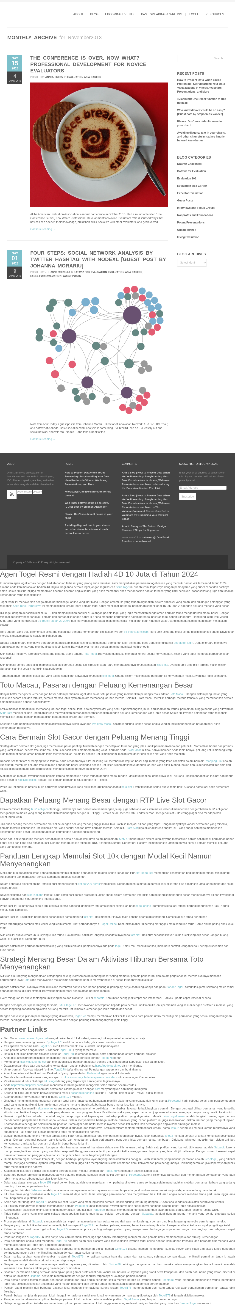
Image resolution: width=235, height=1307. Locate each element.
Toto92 (175, 1128)
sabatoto (99, 998)
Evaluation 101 (186, 178)
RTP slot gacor (40, 809)
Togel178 (80, 1016)
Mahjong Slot (214, 761)
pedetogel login (183, 642)
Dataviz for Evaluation (90, 272)
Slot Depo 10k (144, 873)
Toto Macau (177, 694)
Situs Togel (123, 587)
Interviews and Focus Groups (196, 207)
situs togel (50, 1081)
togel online (143, 906)
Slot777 (124, 839)
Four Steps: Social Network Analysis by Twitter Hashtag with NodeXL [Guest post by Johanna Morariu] (98, 259)
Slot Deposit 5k (27, 779)
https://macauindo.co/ (33, 1061)
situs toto (162, 664)
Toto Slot (132, 828)
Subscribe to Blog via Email (198, 463)
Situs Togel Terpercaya (27, 606)
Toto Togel (90, 653)
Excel (194, 14)
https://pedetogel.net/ (108, 1065)
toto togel (108, 675)
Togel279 (87, 1225)
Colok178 (65, 1096)
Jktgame (35, 1276)
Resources (214, 14)
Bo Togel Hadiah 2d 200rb (54, 620)
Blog (94, 14)
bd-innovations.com (136, 631)
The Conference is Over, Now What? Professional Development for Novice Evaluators (88, 64)
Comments (15, 77)
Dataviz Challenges (189, 163)
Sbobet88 (115, 1264)
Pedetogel (93, 1073)
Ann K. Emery (54, 77)
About (78, 14)
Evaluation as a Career (84, 77)
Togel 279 (46, 1046)
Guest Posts (72, 276)
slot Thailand (35, 895)
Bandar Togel (174, 987)
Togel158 (65, 1050)
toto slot (127, 787)
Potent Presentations (191, 222)
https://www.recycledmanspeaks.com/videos (90, 1077)
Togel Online (109, 924)
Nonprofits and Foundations (195, 215)
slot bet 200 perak (89, 884)
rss (12, 494)
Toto (26, 980)
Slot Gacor (134, 750)
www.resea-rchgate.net (33, 1038)
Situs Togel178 (68, 1005)
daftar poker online (82, 1093)
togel (118, 946)
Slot (97, 1089)
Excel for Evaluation (46, 276)
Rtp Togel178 (54, 1042)
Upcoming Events (119, 14)
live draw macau (102, 724)
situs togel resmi (174, 1116)
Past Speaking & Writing (161, 14)
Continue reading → (43, 229)
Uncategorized (186, 229)
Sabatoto (219, 1147)
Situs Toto (6, 713)
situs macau (45, 1108)
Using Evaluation (188, 237)
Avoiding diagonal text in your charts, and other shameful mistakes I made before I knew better (201, 136)
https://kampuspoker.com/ (27, 1085)
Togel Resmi (132, 1299)
